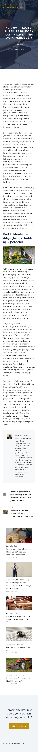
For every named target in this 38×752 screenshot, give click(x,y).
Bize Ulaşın (19, 726)
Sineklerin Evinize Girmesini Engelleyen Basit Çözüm (18, 647)
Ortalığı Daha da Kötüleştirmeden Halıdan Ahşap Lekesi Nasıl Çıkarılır (18, 616)
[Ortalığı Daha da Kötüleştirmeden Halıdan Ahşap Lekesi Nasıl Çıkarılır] (19, 609)
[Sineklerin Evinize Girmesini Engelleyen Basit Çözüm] (19, 640)
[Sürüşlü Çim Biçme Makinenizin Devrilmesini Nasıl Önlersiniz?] (19, 671)
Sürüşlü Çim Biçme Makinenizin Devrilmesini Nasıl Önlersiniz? (18, 678)
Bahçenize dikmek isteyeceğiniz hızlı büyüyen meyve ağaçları (22, 513)
